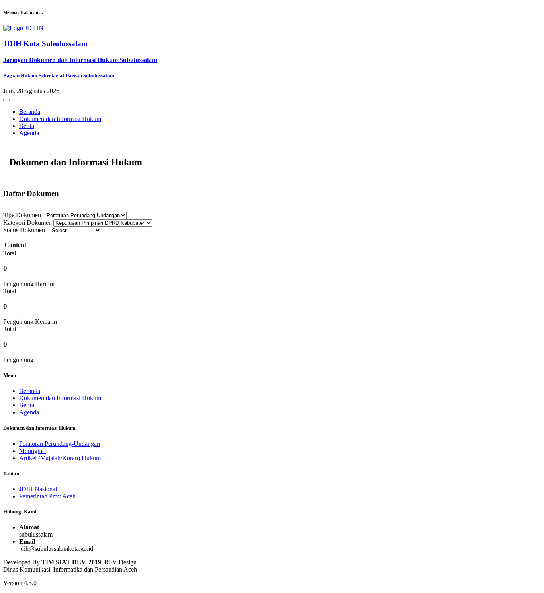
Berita (26, 125)
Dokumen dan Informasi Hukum (60, 118)
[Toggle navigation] (6, 100)
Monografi (32, 450)
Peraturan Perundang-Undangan (59, 443)
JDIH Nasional (38, 489)
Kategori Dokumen (27, 222)
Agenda (29, 133)
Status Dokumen (24, 230)
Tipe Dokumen (22, 215)
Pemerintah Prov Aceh (47, 496)
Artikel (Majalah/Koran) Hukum (60, 458)
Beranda (29, 111)
